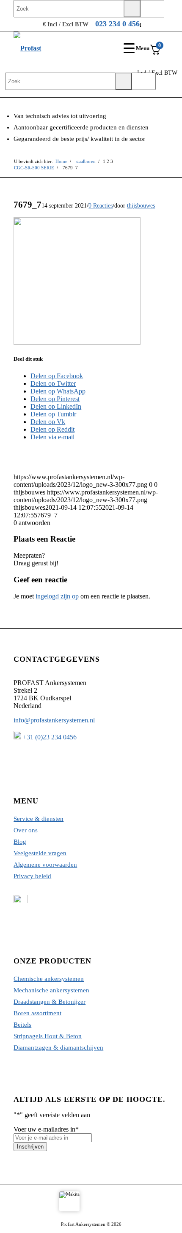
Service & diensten (38, 818)
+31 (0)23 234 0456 (49, 737)
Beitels (22, 1024)
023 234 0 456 (117, 24)
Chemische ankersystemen (49, 978)
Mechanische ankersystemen (51, 990)
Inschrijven (30, 1146)
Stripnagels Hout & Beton (48, 1036)
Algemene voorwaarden (45, 864)
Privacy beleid (32, 876)
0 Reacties (100, 205)
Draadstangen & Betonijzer (49, 1001)
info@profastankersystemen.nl (54, 720)
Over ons (26, 830)
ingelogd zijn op (57, 596)
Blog (20, 841)
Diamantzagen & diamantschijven (58, 1047)
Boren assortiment (37, 1013)
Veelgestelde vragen (40, 853)
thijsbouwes (141, 205)
